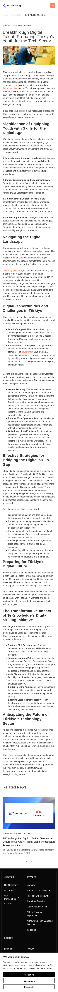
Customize (29, 981)
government (27, 352)
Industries (31, 930)
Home (5, 15)
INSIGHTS (16, 15)
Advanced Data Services (38, 890)
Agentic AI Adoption (36, 901)
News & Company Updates (18, 26)
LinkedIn (8, 949)
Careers (8, 904)
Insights (8, 938)
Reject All (29, 987)
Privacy (30, 949)
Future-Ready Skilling (37, 907)
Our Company (11, 885)
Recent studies (10, 88)
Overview (31, 885)
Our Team (8, 890)
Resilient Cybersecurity (38, 896)
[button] (26, 861)
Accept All (29, 975)
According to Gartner (12, 270)
